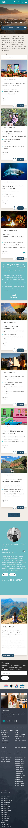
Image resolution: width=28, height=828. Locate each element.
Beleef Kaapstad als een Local (13, 376)
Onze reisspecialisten (6, 757)
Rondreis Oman (19, 781)
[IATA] (22, 686)
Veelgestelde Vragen (20, 734)
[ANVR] (6, 686)
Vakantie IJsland (5, 812)
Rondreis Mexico (19, 773)
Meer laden (14, 515)
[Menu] (26, 2)
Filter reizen (17, 27)
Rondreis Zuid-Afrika (20, 757)
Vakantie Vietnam (5, 808)
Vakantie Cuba (5, 824)
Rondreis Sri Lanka (19, 779)
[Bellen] (22, 2)
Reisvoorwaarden (5, 759)
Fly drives (3, 738)
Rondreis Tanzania (19, 769)
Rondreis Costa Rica (20, 775)
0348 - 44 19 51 (16, 580)
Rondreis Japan (19, 759)
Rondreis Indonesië (19, 761)
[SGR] (17, 686)
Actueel (16, 732)
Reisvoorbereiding (19, 736)
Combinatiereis (5, 742)
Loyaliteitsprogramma (20, 740)
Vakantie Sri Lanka (6, 810)
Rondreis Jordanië (19, 783)
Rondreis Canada (19, 765)
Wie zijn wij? (4, 751)
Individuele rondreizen (7, 730)
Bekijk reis (20, 105)
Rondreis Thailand (19, 755)
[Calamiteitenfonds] (11, 686)
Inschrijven (5, 678)
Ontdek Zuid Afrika (8, 655)
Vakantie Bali (4, 798)
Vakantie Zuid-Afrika (6, 800)
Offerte (5, 574)
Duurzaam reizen (5, 761)
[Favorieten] (15, 2)
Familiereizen (4, 734)
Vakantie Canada (5, 804)
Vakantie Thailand (5, 796)
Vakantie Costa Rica (6, 816)
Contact (13, 574)
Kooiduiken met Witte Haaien (13, 186)
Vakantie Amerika (5, 802)
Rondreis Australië (19, 785)
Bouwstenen (4, 732)
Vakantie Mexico (5, 814)
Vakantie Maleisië (5, 806)
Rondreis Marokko (19, 777)
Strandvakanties (5, 736)
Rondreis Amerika (19, 763)
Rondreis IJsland (19, 771)
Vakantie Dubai (5, 818)
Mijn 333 (17, 738)
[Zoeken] (19, 2)
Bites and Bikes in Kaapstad (12, 431)
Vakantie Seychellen (6, 826)
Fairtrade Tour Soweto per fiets (13, 83)
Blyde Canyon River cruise (12, 479)
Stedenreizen (4, 740)
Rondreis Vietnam (19, 767)
